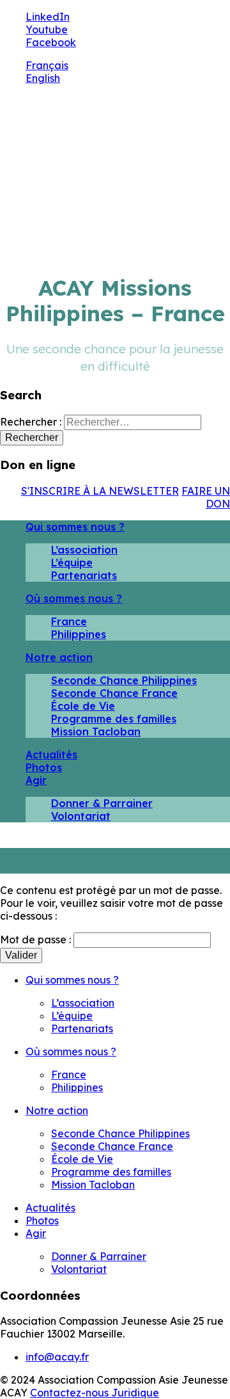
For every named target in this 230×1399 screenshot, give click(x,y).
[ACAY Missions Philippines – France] (138, 143)
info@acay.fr (57, 1356)
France (69, 621)
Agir (36, 780)
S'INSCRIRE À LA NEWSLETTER (100, 490)
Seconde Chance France (114, 693)
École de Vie (83, 706)
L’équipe (72, 562)
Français (47, 65)
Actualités (51, 754)
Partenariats (84, 575)
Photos (44, 767)
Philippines (78, 634)
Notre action (59, 657)
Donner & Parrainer (102, 803)
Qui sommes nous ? (75, 526)
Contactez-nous (70, 1392)
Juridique (135, 1392)
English (43, 78)
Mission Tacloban (96, 731)
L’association (84, 549)
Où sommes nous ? (74, 598)
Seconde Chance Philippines (124, 680)
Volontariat (81, 816)
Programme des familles (113, 718)
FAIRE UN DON (205, 497)
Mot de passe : (36, 939)
